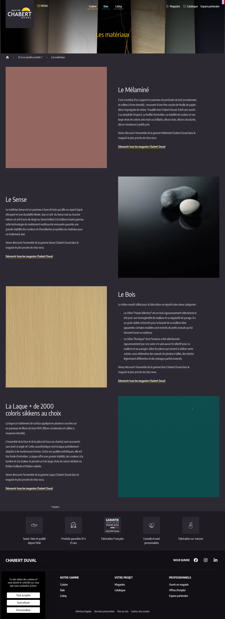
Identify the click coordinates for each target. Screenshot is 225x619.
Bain (106, 6)
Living (118, 6)
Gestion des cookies (140, 611)
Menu (44, 6)
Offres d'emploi (177, 590)
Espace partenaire (210, 6)
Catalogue (192, 6)
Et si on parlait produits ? (30, 57)
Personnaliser (23, 610)
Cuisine (93, 6)
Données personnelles (104, 611)
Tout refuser (23, 602)
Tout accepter (23, 595)
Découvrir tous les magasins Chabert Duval (141, 146)
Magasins (175, 6)
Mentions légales (83, 611)
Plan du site (122, 611)
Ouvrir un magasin (179, 584)
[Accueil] (7, 57)
